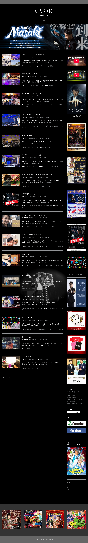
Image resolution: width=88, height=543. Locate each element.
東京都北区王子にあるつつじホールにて (34, 275)
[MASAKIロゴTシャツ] (76, 353)
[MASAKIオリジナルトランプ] (76, 330)
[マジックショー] (55, 527)
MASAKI (44, 12)
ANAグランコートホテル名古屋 (51, 147)
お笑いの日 (44, 329)
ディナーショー (31, 186)
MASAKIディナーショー (29, 194)
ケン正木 (53, 287)
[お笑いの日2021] (76, 267)
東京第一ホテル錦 (58, 246)
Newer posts (6, 377)
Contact (69, 495)
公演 (41, 105)
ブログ (28, 85)
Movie (68, 491)
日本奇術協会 (37, 288)
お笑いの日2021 (27, 317)
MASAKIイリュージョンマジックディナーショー (37, 174)
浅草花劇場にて (71, 401)
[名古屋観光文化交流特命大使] (76, 383)
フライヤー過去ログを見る (76, 275)
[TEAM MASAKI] (76, 306)
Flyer (68, 489)
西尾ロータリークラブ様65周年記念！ (34, 54)
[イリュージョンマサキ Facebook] (76, 433)
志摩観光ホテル (52, 66)
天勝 (32, 288)
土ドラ (49, 226)
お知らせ (29, 205)
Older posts (6, 376)
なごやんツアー (27, 356)
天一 (30, 288)
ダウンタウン (51, 329)
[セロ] (76, 113)
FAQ (68, 497)
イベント (29, 287)
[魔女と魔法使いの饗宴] (11, 529)
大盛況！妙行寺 (71, 396)
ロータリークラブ (48, 246)
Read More (46, 62)
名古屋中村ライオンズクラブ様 (31, 93)
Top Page (83, 2)
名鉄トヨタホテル (50, 265)
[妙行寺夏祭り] (76, 183)
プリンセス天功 (50, 126)
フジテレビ (44, 226)
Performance (70, 493)
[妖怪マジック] (76, 475)
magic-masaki (44, 57)
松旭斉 (43, 288)
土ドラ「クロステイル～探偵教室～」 (33, 215)
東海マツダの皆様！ (72, 398)
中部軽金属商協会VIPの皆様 (74, 403)
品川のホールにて (27, 337)
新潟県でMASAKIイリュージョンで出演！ (35, 296)
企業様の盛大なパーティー (74, 392)
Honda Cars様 (27, 135)
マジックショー (31, 66)
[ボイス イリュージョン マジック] (33, 527)
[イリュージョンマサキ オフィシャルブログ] (76, 425)
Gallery (69, 487)
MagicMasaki (42, 265)
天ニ (27, 288)
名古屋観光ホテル (53, 85)
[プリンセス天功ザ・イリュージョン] (76, 150)
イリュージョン (43, 66)
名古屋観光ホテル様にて (29, 74)
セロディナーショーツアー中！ (75, 400)
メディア (42, 85)
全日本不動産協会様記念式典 (31, 114)
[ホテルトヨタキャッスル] (76, 250)
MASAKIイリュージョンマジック (32, 234)
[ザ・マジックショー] (76, 529)
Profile (68, 485)
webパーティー (27, 254)
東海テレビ (54, 226)
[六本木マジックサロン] (76, 217)
